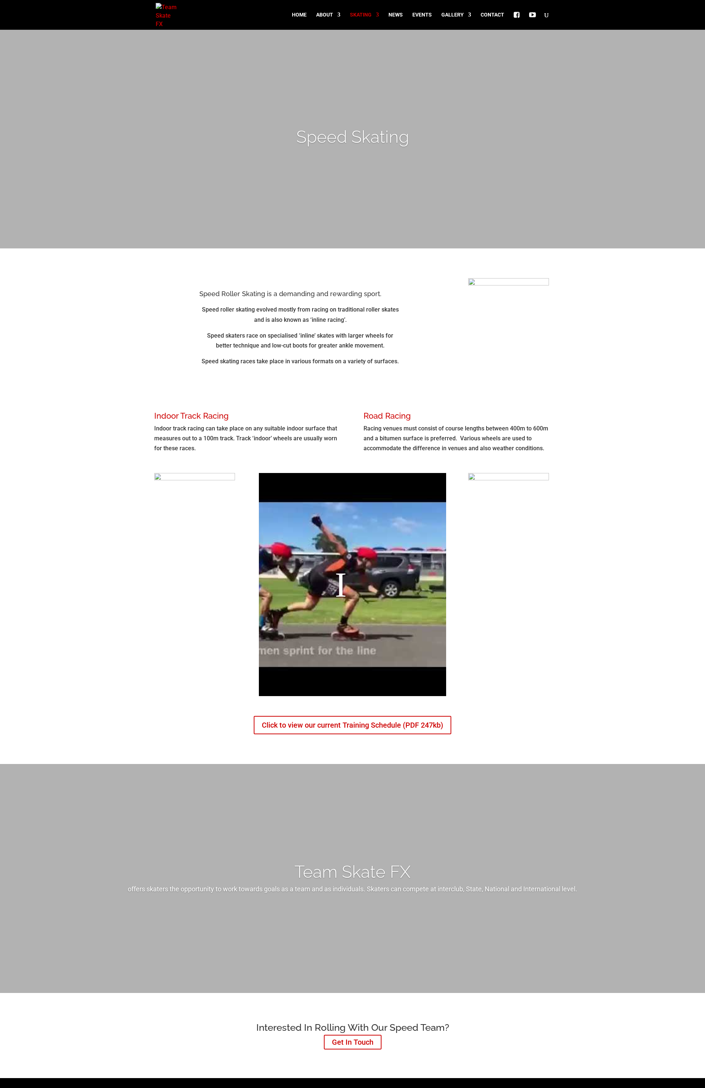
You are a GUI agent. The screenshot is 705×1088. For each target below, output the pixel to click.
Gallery (452, 15)
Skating (361, 15)
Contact (492, 15)
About (324, 15)
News (395, 15)
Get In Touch (352, 1042)
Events (422, 15)
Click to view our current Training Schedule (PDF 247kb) (352, 725)
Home (299, 15)
